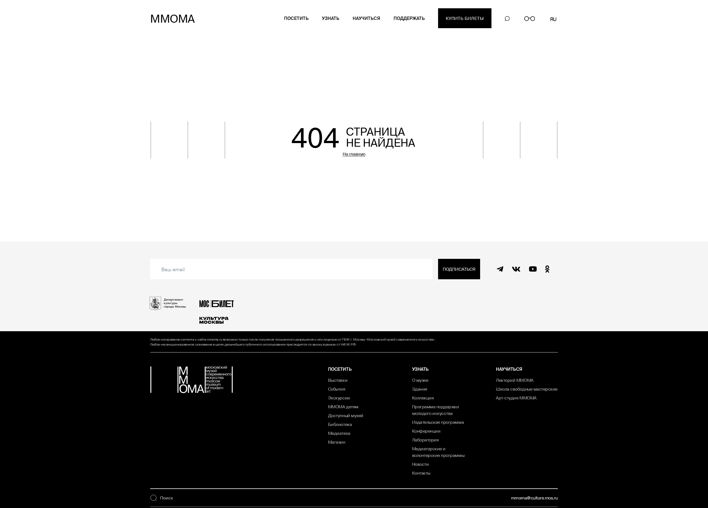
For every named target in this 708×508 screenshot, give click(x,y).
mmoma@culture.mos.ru (534, 498)
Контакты (421, 473)
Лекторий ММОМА (514, 380)
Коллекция (423, 398)
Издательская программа (438, 422)
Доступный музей (345, 415)
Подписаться (459, 269)
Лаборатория (425, 440)
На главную (354, 154)
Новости (420, 464)
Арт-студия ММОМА (516, 398)
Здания (419, 389)
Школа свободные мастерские (527, 389)
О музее (420, 380)
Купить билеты (465, 18)
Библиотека (340, 424)
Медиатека (339, 433)
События (336, 389)
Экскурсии (339, 398)
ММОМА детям (343, 407)
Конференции (426, 431)
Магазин (336, 442)
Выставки (337, 380)
